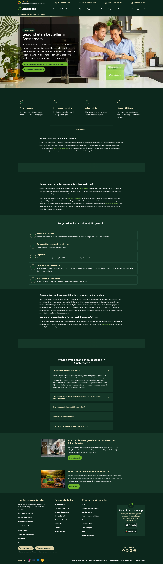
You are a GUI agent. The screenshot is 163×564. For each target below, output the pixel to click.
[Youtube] (134, 551)
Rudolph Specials (88, 535)
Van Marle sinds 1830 (62, 508)
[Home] (27, 9)
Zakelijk (57, 527)
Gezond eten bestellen (28, 14)
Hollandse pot (87, 527)
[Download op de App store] (131, 525)
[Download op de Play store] (131, 531)
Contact (20, 542)
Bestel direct (73, 486)
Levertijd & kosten (24, 525)
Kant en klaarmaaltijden (90, 516)
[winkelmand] (144, 9)
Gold (83, 504)
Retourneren (22, 530)
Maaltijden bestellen (62, 519)
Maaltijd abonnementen (90, 508)
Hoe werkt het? (60, 516)
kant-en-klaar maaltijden (60, 148)
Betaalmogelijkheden (25, 521)
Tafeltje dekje (87, 512)
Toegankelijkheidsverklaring (98, 560)
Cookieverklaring (114, 560)
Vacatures (21, 538)
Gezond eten (86, 519)
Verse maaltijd (87, 523)
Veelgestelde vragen (25, 517)
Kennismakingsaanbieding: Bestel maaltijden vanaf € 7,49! (44, 64)
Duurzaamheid (60, 531)
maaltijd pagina (83, 188)
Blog (83, 531)
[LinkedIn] (131, 551)
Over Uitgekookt (60, 504)
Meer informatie (74, 458)
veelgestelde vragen (111, 203)
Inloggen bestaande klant (33, 69)
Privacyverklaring (126, 560)
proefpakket (106, 324)
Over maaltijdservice (62, 512)
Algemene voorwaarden (80, 560)
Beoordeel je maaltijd (25, 513)
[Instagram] (127, 551)
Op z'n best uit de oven (26, 534)
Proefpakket (59, 523)
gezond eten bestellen (74, 198)
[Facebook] (123, 551)
